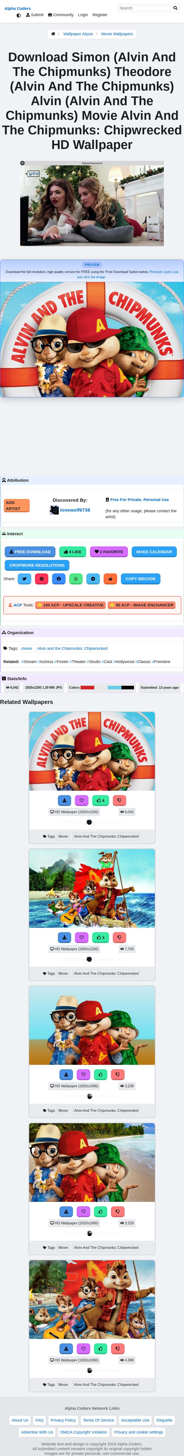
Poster (62, 661)
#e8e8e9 (101, 687)
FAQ (39, 1420)
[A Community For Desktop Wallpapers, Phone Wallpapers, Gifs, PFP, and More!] (53, 34)
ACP (17, 605)
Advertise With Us (37, 1432)
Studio (94, 661)
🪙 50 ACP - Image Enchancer (141, 605)
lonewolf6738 (75, 510)
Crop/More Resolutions (37, 565)
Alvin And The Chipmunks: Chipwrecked (106, 836)
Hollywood (124, 661)
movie (26, 648)
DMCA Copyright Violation (83, 1432)
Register (99, 15)
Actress (46, 661)
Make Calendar (154, 552)
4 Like (74, 552)
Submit (37, 15)
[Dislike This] (118, 1074)
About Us (20, 1420)
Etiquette (165, 1420)
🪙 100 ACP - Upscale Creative (70, 605)
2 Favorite (111, 552)
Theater (78, 661)
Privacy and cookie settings (138, 1432)
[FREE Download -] (66, 1074)
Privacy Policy (63, 1420)
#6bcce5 (114, 687)
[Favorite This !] (83, 1074)
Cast (107, 661)
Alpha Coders (17, 8)
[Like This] (100, 1074)
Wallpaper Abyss (78, 34)
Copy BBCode (141, 579)
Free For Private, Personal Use (139, 499)
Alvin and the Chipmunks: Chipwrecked (72, 648)
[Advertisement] (92, 435)
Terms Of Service (98, 1420)
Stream (29, 661)
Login (83, 15)
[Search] (175, 8)
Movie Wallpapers (117, 34)
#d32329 (87, 687)
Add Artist (13, 505)
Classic (143, 661)
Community (63, 15)
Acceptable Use (135, 1420)
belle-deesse (107, 1096)
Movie (63, 836)
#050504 (127, 687)
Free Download (32, 552)
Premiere (161, 661)
